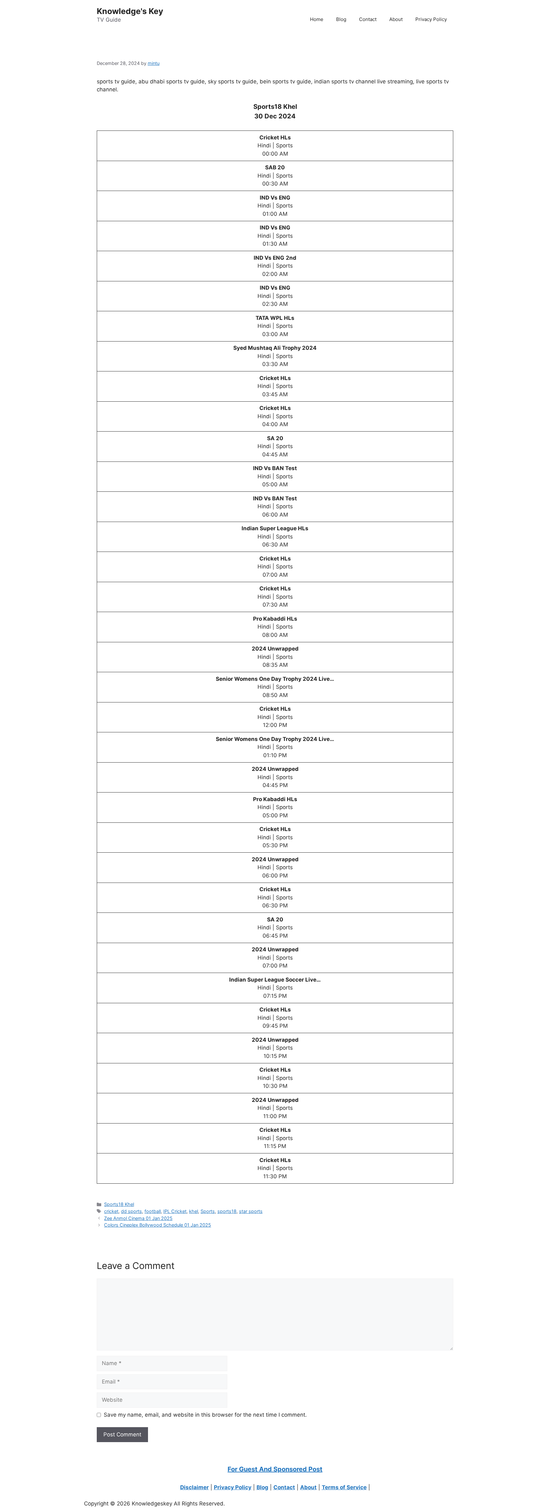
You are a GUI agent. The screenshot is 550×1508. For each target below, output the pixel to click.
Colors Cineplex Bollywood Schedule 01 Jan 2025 (157, 1225)
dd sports (131, 1211)
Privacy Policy (431, 19)
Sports (208, 1211)
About (396, 19)
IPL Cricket (175, 1211)
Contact (368, 19)
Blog (341, 19)
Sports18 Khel (119, 1204)
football (153, 1211)
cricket (111, 1211)
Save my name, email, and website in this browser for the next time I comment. (205, 1415)
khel (193, 1211)
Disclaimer (194, 1487)
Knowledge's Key (130, 11)
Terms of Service (344, 1487)
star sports (251, 1211)
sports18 (226, 1211)
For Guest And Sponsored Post (275, 1469)
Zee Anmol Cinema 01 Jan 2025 (138, 1218)
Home (316, 19)
